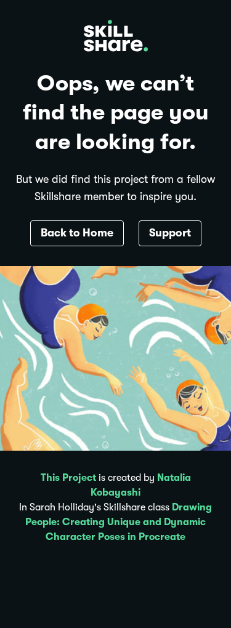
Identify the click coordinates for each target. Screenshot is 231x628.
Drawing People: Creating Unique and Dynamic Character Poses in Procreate (118, 522)
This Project (68, 477)
